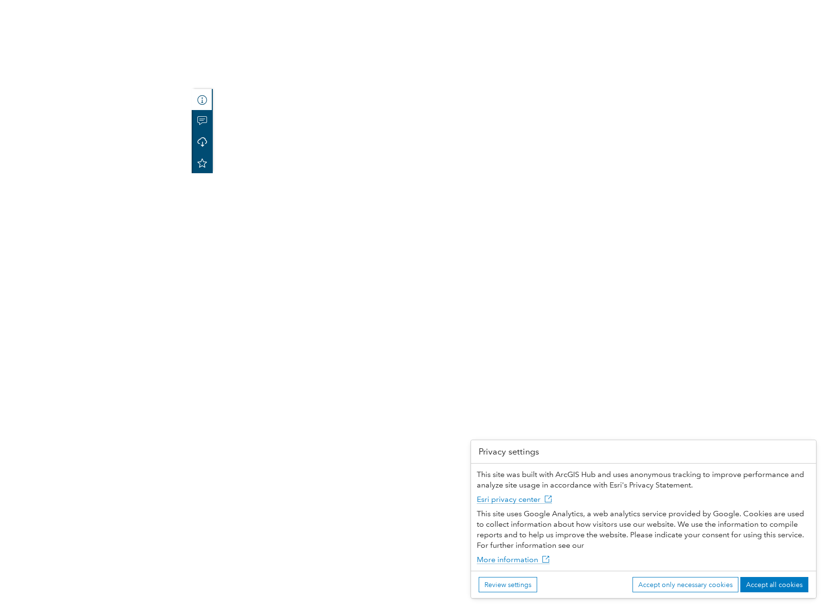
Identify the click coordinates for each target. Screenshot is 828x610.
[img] (114, 59)
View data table (53, 429)
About (202, 99)
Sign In (811, 8)
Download (96, 271)
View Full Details (96, 248)
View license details (59, 483)
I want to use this (34, 600)
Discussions (202, 120)
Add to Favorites (202, 162)
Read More (27, 223)
